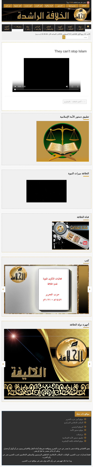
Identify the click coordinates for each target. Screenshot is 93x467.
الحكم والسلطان (49, 28)
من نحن (8, 6)
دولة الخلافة (80, 28)
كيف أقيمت (38, 6)
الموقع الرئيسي (77, 427)
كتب (86, 260)
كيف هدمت (28, 6)
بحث (63, 37)
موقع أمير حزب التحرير (74, 419)
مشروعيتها (72, 6)
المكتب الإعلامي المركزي (73, 423)
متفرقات (18, 27)
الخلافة (84, 6)
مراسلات (79, 434)
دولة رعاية (28, 28)
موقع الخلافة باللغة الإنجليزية (72, 441)
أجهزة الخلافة (60, 28)
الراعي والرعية (38, 28)
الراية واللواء (49, 6)
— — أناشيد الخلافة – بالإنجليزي (74, 102)
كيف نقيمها (17, 6)
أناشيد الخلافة (6, 28)
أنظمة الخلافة (70, 28)
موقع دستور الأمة (76, 430)
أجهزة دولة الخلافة (79, 324)
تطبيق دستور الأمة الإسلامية (72, 438)
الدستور (60, 6)
